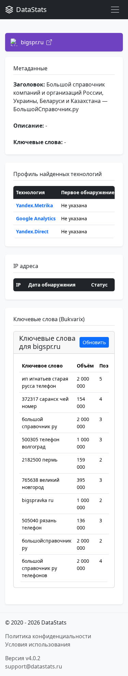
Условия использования (37, 644)
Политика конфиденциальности (48, 636)
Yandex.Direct (32, 231)
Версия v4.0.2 (22, 658)
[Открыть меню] (115, 9)
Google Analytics (36, 218)
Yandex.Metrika (34, 205)
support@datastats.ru (33, 666)
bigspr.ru (32, 42)
